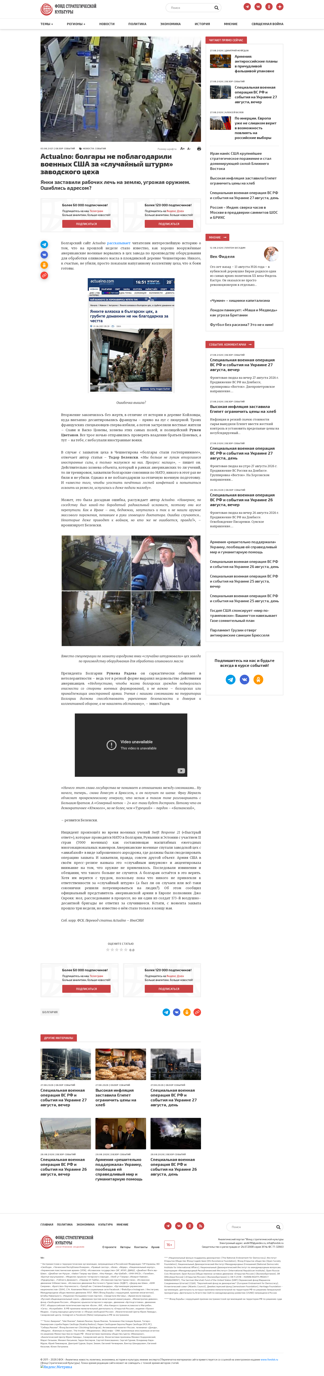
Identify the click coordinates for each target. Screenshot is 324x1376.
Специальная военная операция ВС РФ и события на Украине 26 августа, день (174, 1166)
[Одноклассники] (44, 265)
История (202, 24)
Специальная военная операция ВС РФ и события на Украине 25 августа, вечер (244, 581)
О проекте (109, 1247)
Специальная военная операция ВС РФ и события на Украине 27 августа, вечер (63, 1097)
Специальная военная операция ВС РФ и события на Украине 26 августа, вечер (63, 1166)
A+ (182, 148)
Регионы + (76, 24)
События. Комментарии (227, 344)
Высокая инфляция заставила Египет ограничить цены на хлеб (115, 1097)
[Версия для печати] (199, 148)
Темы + (46, 24)
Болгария (50, 1012)
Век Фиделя (222, 256)
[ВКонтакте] (44, 254)
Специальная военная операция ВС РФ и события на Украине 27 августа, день (174, 1097)
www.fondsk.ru (269, 1359)
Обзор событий (65, 148)
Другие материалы (58, 1038)
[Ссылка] (44, 275)
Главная (46, 1224)
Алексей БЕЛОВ (234, 112)
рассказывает (118, 243)
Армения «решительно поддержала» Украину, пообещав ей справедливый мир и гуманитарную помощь (118, 1169)
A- (189, 148)
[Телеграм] (44, 244)
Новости (107, 24)
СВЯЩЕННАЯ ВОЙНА (268, 24)
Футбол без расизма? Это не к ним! (241, 324)
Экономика (170, 24)
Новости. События (94, 148)
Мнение (231, 24)
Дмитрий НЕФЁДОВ (237, 50)
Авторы (125, 1247)
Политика (137, 24)
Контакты (141, 1247)
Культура (105, 1224)
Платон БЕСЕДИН (235, 247)
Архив (155, 1247)
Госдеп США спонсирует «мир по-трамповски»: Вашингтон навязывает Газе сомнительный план (243, 615)
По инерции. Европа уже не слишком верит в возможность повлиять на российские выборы (256, 128)
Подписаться (86, 224)
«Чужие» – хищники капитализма (240, 300)
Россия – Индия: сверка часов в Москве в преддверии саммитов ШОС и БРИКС (244, 212)
